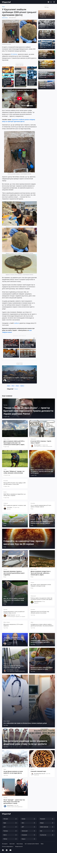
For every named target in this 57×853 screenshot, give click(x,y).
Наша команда (20, 843)
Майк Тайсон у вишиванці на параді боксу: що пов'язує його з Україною (15, 494)
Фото (13, 385)
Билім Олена (5, 17)
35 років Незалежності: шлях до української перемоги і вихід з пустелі (14, 612)
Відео (8, 385)
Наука (3, 6)
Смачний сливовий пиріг (38, 771)
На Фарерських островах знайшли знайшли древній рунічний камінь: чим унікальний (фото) (42, 625)
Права (42, 843)
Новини (16, 388)
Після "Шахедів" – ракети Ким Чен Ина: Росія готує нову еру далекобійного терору (14, 801)
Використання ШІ (19, 846)
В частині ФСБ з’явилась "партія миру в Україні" (41, 441)
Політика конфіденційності (7, 846)
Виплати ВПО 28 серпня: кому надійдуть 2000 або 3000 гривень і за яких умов (15, 483)
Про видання (4, 843)
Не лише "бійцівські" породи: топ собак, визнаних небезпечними (14, 472)
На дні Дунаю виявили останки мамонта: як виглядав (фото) (13, 772)
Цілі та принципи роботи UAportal (32, 843)
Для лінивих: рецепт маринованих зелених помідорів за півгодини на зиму (41, 585)
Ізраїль (22, 385)
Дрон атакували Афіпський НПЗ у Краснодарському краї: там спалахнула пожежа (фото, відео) (14, 442)
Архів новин (12, 843)
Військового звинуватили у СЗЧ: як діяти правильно (13, 625)
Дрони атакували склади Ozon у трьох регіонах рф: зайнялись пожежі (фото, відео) (40, 573)
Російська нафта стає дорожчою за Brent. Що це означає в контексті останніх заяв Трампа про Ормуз (41, 598)
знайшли (16, 323)
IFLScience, (14, 54)
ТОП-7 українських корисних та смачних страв (15, 505)
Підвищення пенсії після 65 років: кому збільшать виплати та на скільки (40, 612)
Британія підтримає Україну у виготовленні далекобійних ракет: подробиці (14, 573)
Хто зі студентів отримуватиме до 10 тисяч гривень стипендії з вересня (41, 506)
